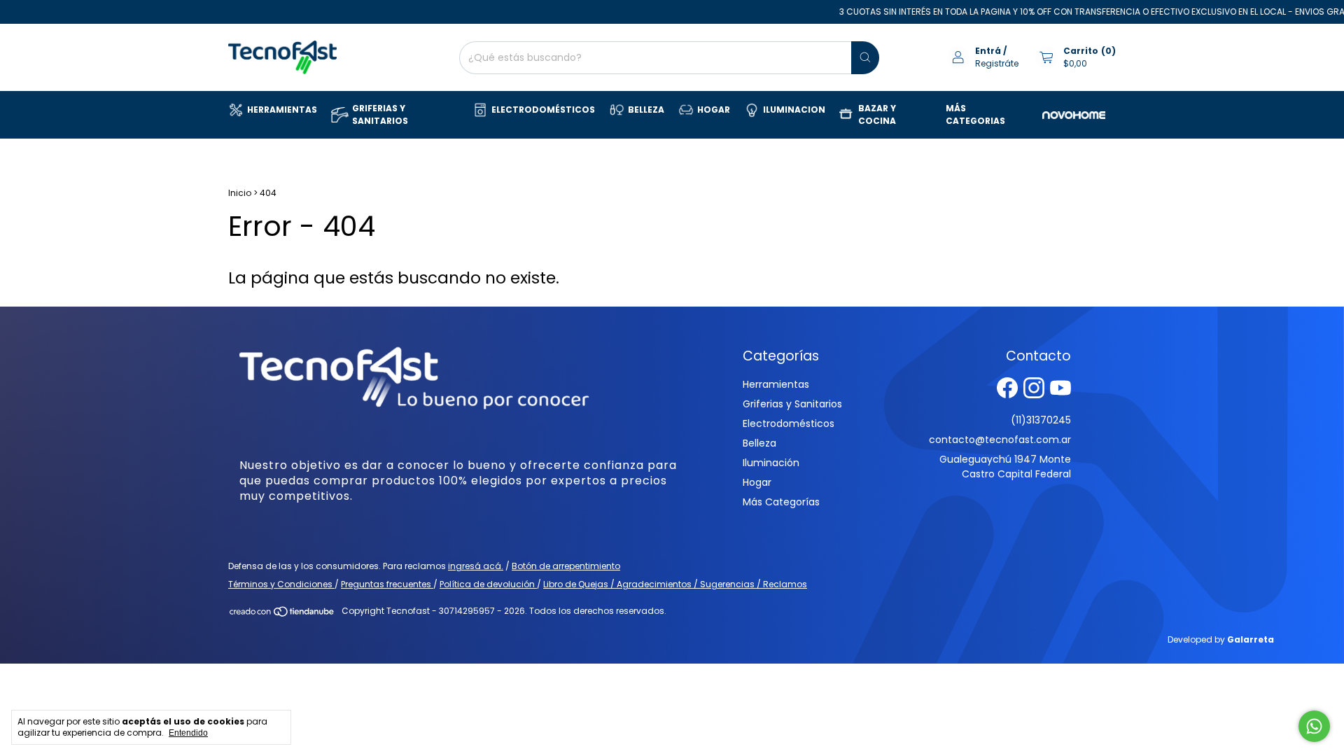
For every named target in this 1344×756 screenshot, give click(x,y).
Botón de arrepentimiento (566, 566)
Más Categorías (781, 502)
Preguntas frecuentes (387, 584)
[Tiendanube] (282, 614)
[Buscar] (865, 57)
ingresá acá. (475, 566)
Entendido (188, 733)
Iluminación (771, 463)
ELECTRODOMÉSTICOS (543, 109)
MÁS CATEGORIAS (975, 114)
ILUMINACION (794, 109)
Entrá (988, 51)
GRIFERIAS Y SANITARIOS (380, 114)
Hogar (757, 482)
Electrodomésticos (788, 423)
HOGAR (713, 109)
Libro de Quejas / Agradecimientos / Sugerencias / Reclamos (675, 584)
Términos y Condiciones (281, 584)
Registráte (996, 63)
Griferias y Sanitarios (792, 404)
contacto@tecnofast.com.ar (1000, 440)
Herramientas (776, 384)
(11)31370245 (1041, 420)
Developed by (1221, 639)
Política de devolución (488, 584)
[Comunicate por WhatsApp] (1314, 726)
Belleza (759, 443)
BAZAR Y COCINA (877, 114)
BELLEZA (646, 109)
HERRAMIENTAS (282, 109)
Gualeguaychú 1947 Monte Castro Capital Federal (1005, 466)
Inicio (239, 193)
